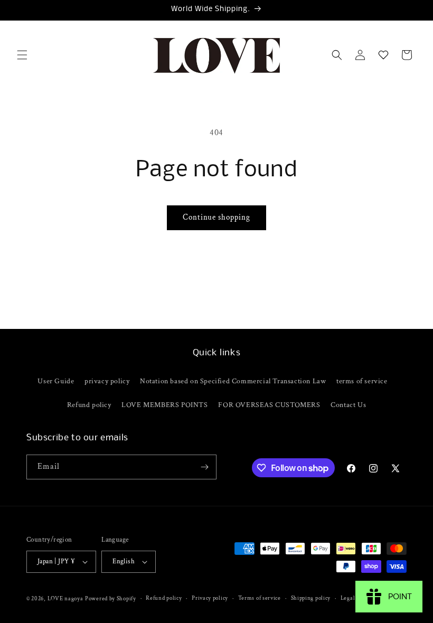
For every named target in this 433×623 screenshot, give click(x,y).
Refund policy (89, 405)
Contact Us (348, 405)
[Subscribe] (204, 467)
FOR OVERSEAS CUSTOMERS (269, 405)
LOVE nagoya (65, 598)
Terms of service (259, 598)
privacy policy (106, 381)
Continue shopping (216, 217)
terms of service (362, 381)
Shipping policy (311, 598)
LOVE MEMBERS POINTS (164, 405)
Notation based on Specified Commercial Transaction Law (233, 381)
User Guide (55, 381)
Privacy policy (210, 598)
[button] (22, 55)
